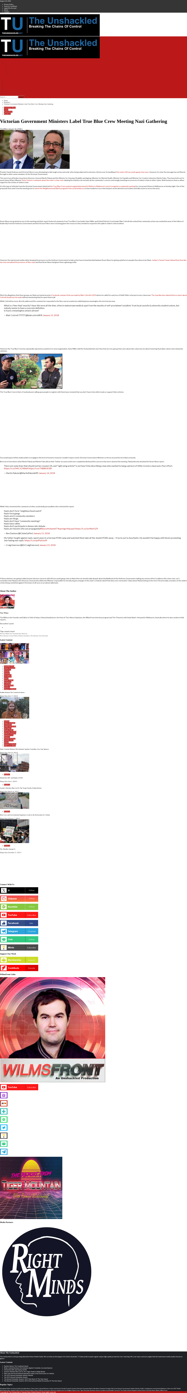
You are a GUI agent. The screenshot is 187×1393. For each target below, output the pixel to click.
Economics (73, 1388)
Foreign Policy (110, 1388)
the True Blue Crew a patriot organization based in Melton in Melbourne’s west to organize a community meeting (92, 186)
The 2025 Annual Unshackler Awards (16, 1377)
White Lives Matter (10, 746)
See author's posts (7, 623)
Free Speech (7, 675)
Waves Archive (12, 74)
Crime (6, 110)
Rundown (7, 114)
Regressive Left (9, 735)
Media (179, 1388)
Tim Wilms (4, 129)
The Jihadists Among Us (7, 849)
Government (8, 677)
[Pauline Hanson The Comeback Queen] (14, 663)
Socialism (103, 1390)
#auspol (71, 528)
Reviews (6, 93)
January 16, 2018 (14, 129)
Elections (7, 671)
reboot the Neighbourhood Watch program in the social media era (59, 188)
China (32, 1388)
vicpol (12, 631)
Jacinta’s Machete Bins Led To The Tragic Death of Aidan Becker (21, 788)
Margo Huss (4, 696)
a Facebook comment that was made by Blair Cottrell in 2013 (73, 295)
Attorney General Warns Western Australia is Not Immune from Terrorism (24, 636)
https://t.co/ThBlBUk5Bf (40, 468)
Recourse (54, 1390)
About (6, 10)
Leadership (7, 684)
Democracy (7, 670)
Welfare (6, 742)
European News (88, 1388)
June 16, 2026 (12, 752)
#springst (62, 528)
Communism (8, 725)
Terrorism (117, 1390)
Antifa (18, 1388)
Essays (6, 89)
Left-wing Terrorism (10, 732)
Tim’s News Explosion (15, 65)
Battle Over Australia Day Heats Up (13, 633)
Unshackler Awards (10, 87)
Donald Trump (65, 1388)
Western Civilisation (10, 689)
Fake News (96, 1388)
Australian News (10, 108)
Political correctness (10, 733)
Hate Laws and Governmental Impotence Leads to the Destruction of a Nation (25, 815)
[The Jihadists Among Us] (14, 842)
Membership (8, 80)
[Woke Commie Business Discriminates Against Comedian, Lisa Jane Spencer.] (14, 718)
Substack (6, 78)
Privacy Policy (8, 4)
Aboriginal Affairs (5, 1388)
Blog (5, 84)
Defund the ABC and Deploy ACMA (11, 778)
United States (141, 1390)
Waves (158, 1390)
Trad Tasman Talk (13, 72)
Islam (168, 1388)
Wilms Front (11, 67)
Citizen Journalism (9, 668)
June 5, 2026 (12, 781)
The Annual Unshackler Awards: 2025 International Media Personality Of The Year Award (33, 1381)
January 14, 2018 (47, 473)
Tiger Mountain (12, 70)
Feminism (7, 673)
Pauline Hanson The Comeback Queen (12, 692)
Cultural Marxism (43, 1388)
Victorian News (9, 740)
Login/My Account (10, 8)
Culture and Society (10, 726)
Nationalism (8, 112)
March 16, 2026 (13, 791)
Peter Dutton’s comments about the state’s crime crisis (42, 180)
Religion (69, 1390)
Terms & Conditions (10, 6)
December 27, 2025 (14, 852)
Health (133, 1388)
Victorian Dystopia (9, 739)
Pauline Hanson (9, 685)
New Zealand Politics (13, 1390)
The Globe (123, 1390)
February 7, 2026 (13, 818)
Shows (6, 63)
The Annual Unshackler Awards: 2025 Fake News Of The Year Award (26, 1379)
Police (36, 1390)
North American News (27, 1390)
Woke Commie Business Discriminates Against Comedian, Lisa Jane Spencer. (24, 749)
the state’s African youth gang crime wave (133, 172)
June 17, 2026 (12, 696)
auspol (6, 631)
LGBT (175, 1388)
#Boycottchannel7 (48, 528)
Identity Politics (8, 680)
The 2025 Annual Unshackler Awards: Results (18, 1375)
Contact (6, 12)
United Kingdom (132, 1390)
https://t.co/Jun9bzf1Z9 (86, 528)
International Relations (160, 1388)
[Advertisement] (58, 204)
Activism (6, 721)
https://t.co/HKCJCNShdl (16, 468)
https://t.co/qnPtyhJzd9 (35, 540)
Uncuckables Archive (14, 76)
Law (171, 1388)
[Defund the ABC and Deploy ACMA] (14, 771)
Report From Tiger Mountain (81, 1390)
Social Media (110, 1390)
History (6, 91)
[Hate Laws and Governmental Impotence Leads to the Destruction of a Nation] (14, 808)
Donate (6, 82)
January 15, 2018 (51, 315)
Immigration (7, 682)
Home (6, 61)
